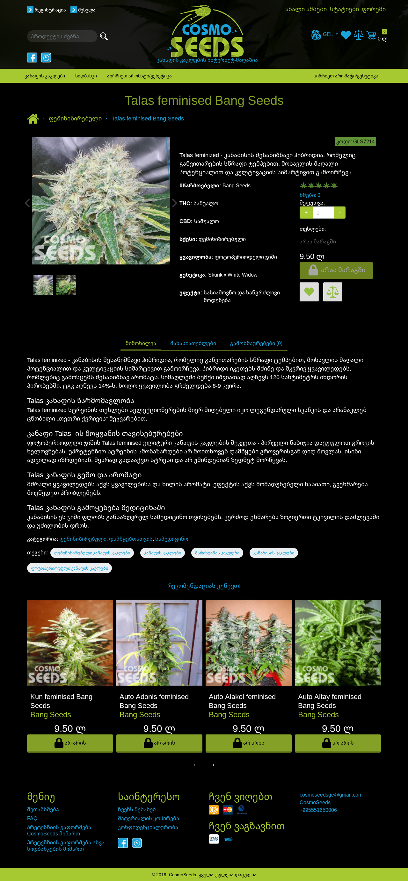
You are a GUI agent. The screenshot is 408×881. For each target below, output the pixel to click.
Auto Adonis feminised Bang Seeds (154, 701)
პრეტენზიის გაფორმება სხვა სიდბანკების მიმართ (66, 845)
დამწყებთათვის (131, 538)
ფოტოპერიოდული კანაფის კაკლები (69, 568)
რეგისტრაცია (50, 10)
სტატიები (344, 9)
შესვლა (87, 10)
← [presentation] (196, 763)
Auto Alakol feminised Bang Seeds (242, 701)
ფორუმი (374, 9)
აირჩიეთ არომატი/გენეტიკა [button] (139, 76)
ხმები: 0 (310, 195)
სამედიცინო (171, 538)
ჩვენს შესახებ (137, 809)
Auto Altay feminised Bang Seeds (329, 701)
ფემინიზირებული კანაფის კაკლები (92, 553)
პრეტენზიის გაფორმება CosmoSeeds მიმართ (59, 830)
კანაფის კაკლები (162, 553)
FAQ (32, 818)
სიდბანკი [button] (86, 76)
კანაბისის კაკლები (273, 553)
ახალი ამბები (306, 9)
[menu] (324, 34)
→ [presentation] (212, 763)
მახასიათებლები (193, 343)
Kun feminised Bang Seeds (61, 701)
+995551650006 (318, 809)
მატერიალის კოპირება (148, 818)
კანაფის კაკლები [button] (45, 76)
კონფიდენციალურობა (148, 827)
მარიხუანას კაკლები (217, 553)
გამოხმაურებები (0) (256, 343)
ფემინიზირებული (82, 538)
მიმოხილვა (141, 343)
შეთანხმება (43, 809)
